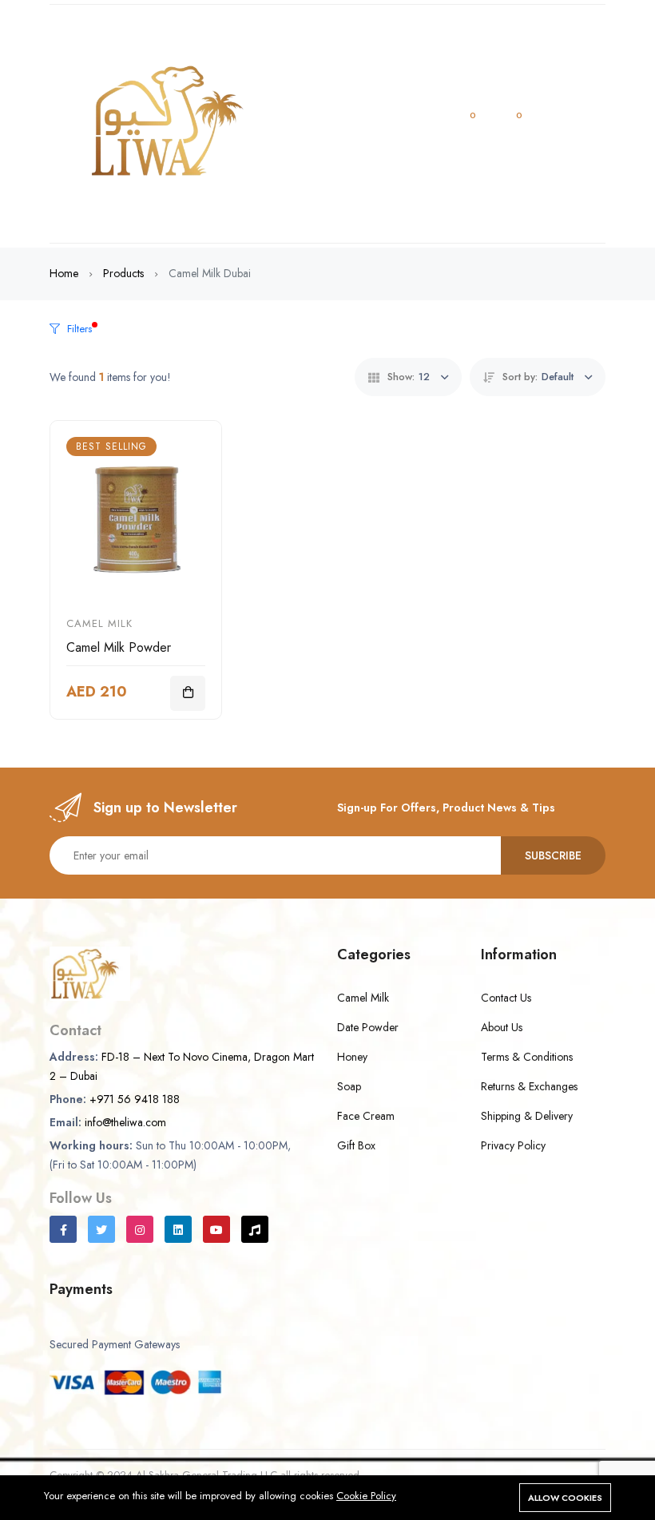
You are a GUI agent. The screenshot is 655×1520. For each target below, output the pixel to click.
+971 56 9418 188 (134, 1099)
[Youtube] (216, 1229)
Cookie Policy (366, 1495)
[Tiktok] (254, 1229)
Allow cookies (565, 1497)
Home (64, 273)
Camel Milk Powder (118, 647)
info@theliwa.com (125, 1122)
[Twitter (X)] (101, 1229)
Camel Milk (99, 623)
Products (123, 273)
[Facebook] (63, 1229)
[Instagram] (139, 1229)
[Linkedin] (178, 1229)
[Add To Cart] (187, 693)
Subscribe (553, 855)
